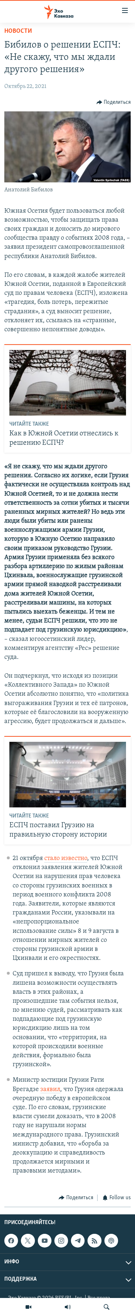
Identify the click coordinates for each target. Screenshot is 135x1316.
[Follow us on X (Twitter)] (28, 1241)
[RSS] (94, 1241)
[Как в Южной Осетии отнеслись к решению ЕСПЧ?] (67, 383)
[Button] (113, 102)
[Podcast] (111, 1241)
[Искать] (106, 1307)
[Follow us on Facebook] (11, 1241)
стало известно (65, 858)
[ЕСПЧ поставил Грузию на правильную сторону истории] (67, 774)
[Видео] (28, 1307)
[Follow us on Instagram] (61, 1241)
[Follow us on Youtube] (44, 1241)
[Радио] (67, 1307)
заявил (50, 1089)
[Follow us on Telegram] (78, 1241)
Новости (18, 31)
